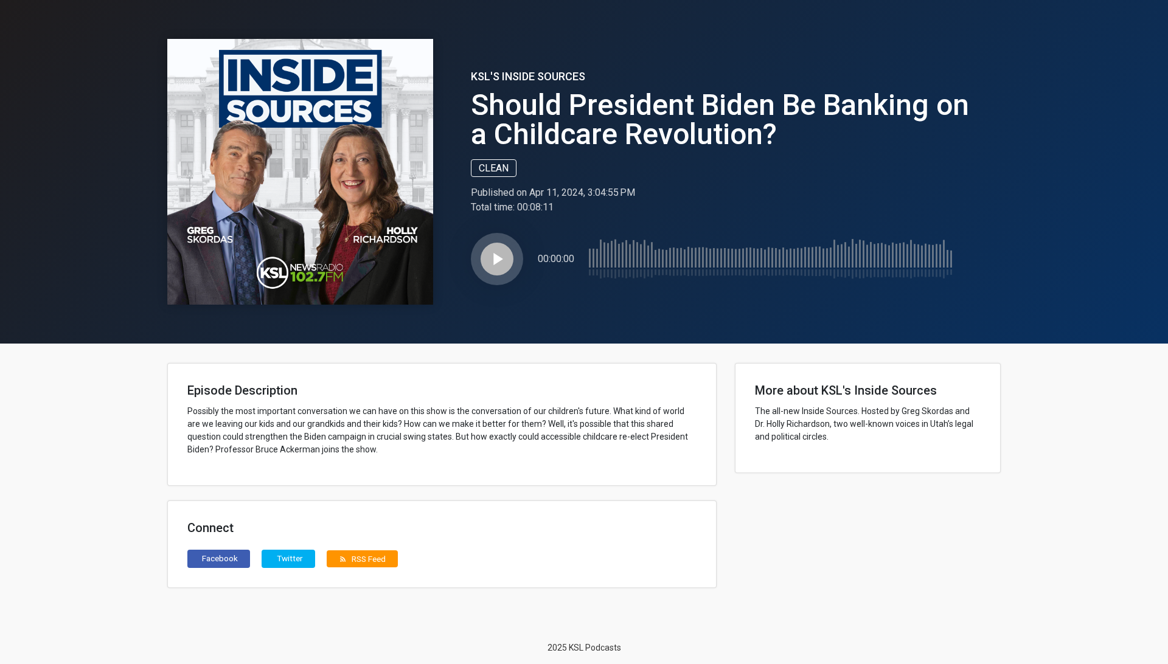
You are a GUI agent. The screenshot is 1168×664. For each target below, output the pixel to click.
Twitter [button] (290, 558)
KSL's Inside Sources (528, 76)
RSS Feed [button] (362, 559)
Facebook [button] (220, 558)
